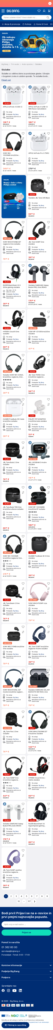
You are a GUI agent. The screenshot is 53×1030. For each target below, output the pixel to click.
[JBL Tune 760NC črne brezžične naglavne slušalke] (39, 373)
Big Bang (16, 114)
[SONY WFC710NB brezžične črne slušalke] (14, 645)
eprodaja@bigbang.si (11, 951)
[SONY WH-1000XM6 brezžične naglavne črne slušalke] (14, 152)
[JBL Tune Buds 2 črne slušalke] (14, 461)
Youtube (14, 990)
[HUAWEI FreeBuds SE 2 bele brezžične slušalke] (14, 417)
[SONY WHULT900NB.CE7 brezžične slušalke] (39, 731)
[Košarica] (49, 11)
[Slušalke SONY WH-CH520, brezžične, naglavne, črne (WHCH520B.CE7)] (14, 373)
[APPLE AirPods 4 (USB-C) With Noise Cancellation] (39, 106)
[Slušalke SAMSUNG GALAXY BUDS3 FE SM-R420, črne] (39, 687)
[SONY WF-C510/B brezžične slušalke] (39, 330)
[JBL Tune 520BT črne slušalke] (39, 240)
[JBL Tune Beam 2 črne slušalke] (14, 602)
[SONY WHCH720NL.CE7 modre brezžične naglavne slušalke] (14, 687)
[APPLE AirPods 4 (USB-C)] (14, 106)
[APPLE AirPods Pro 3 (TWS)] (39, 152)
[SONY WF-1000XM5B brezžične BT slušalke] (39, 508)
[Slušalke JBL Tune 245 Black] (39, 196)
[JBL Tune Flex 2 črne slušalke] (14, 731)
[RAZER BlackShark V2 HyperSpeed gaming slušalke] (39, 823)
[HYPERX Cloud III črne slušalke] (14, 330)
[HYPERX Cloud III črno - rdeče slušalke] (39, 777)
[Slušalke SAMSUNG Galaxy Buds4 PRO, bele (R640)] (14, 823)
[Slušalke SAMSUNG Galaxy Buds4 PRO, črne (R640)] (39, 285)
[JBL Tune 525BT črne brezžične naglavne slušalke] (14, 777)
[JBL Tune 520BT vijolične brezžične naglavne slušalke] (14, 868)
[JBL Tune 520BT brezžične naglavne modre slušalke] (39, 645)
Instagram (8, 990)
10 (19, 901)
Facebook (3, 990)
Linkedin (20, 990)
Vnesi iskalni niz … (20, 17)
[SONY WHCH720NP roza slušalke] (39, 602)
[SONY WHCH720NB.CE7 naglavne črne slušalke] (14, 240)
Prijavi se (26, 932)
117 (29, 901)
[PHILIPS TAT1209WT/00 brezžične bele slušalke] (39, 417)
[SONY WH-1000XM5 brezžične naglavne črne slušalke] (14, 556)
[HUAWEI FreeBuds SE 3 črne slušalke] (39, 556)
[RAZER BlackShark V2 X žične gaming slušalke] (14, 285)
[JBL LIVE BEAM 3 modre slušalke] (39, 461)
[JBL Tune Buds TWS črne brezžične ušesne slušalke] (14, 508)
